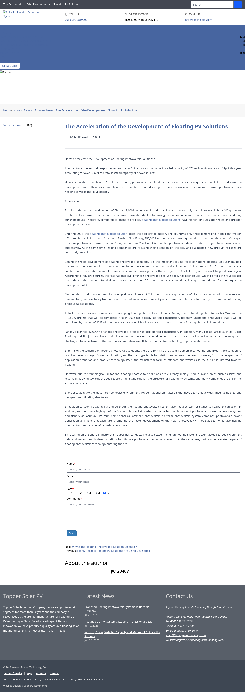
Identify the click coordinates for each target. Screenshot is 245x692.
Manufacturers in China (26, 679)
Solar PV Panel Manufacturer (58, 679)
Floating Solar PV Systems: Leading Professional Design (119, 621)
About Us (6, 57)
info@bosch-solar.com (198, 20)
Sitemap (54, 673)
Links (7, 679)
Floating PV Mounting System (21, 37)
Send (71, 533)
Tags (29, 673)
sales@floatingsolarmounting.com (186, 635)
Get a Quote (10, 66)
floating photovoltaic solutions (161, 220)
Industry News (10, 53)
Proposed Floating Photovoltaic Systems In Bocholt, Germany (117, 609)
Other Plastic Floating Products (24, 45)
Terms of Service (13, 673)
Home (4, 29)
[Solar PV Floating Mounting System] (22, 17)
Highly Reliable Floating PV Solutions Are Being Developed (113, 551)
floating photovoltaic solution (108, 234)
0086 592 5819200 (76, 20)
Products (7, 33)
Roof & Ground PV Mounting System (26, 41)
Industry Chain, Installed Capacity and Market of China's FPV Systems (122, 634)
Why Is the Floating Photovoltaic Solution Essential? (104, 547)
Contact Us (8, 61)
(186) (29, 125)
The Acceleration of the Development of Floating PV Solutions (97, 110)
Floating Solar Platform (90, 679)
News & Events (10, 49)
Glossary (41, 673)
